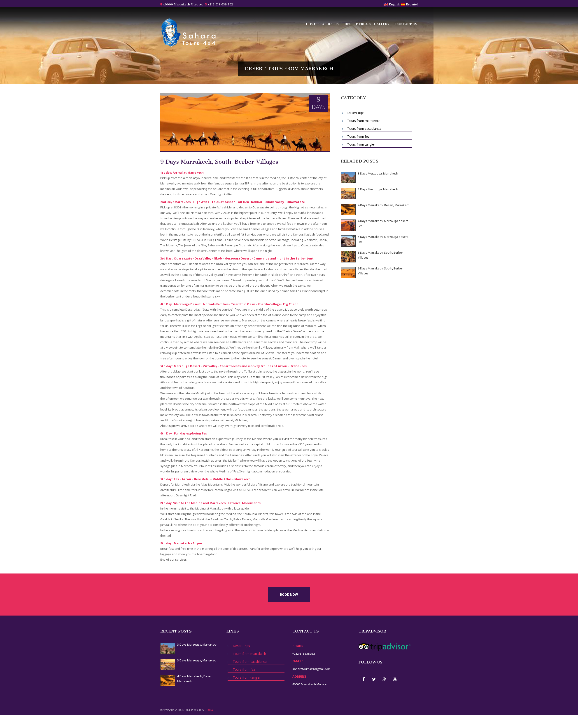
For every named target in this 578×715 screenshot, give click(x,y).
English (394, 4)
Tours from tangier (360, 144)
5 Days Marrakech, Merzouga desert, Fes (383, 239)
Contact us (406, 24)
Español (411, 4)
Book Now (289, 594)
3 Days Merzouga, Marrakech (378, 173)
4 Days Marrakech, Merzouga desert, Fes (383, 223)
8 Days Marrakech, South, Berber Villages (380, 255)
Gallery (381, 24)
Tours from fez (357, 136)
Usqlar (209, 710)
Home (311, 24)
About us (330, 24)
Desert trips (356, 24)
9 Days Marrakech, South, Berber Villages (380, 270)
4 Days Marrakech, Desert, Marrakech (384, 205)
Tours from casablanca (363, 128)
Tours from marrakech (363, 120)
